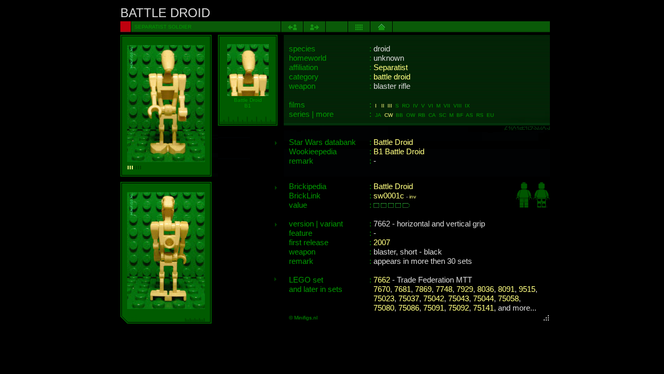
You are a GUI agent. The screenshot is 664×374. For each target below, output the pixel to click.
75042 (433, 299)
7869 (423, 289)
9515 (527, 289)
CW (388, 115)
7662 (382, 280)
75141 (483, 308)
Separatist (391, 67)
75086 (408, 308)
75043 (458, 299)
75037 (408, 299)
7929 (465, 289)
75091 (433, 308)
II (382, 106)
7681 (402, 289)
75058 (508, 299)
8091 (506, 289)
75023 (384, 299)
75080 (384, 308)
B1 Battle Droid (399, 152)
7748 (444, 289)
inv (412, 196)
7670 (382, 289)
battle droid (392, 77)
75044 (483, 299)
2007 (382, 242)
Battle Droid (393, 142)
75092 (458, 308)
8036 (485, 289)
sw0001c (389, 196)
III (390, 106)
